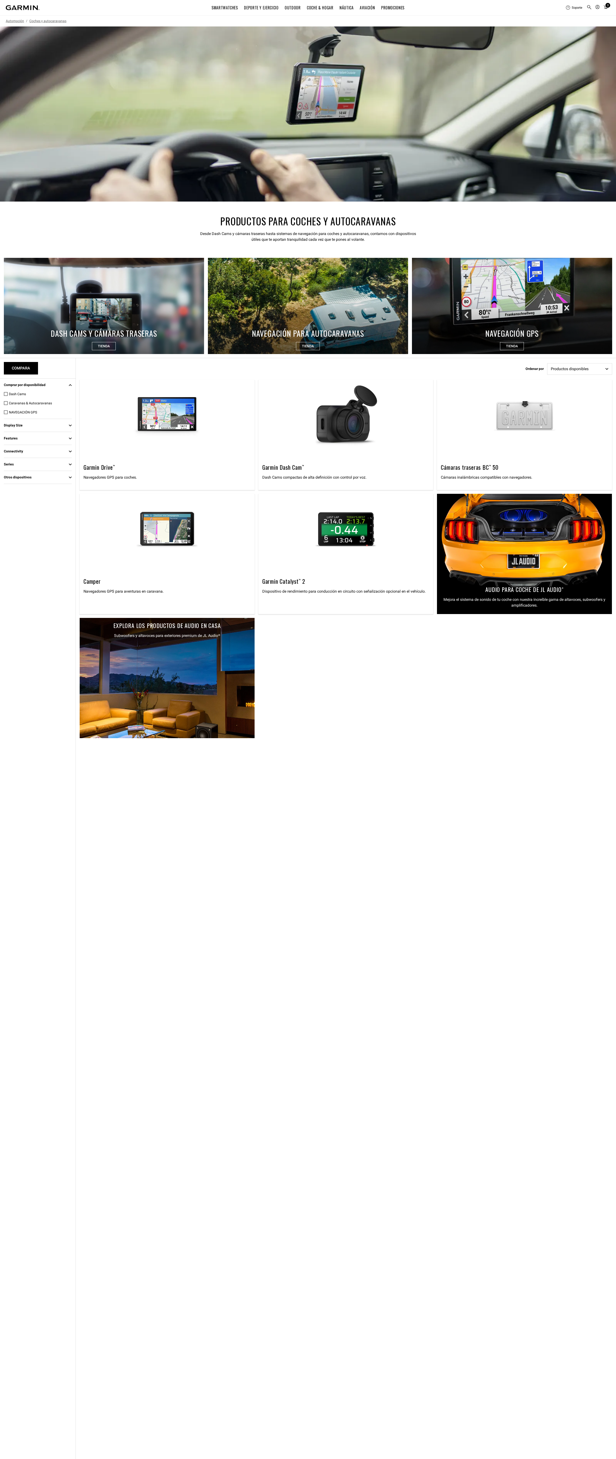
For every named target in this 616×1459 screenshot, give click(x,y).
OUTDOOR (293, 8)
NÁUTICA (346, 8)
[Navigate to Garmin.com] (22, 7)
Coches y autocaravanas (47, 21)
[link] (308, 114)
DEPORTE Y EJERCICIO (261, 8)
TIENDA (104, 346)
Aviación (367, 8)
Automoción (15, 21)
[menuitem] (574, 7)
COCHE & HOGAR (320, 8)
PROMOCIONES (392, 8)
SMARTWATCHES (225, 8)
